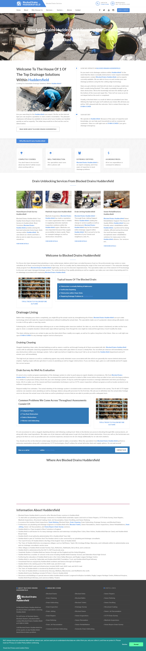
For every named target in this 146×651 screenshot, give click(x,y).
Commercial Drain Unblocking (56, 629)
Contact (78, 10)
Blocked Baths (80, 598)
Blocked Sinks (80, 594)
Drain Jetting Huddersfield (85, 212)
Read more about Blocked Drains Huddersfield (38, 129)
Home (18, 10)
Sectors (59, 10)
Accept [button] (136, 644)
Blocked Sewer (80, 611)
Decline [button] (124, 644)
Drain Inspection (52, 607)
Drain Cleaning (75, 522)
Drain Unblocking (52, 602)
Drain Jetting (50, 611)
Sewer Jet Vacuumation (112, 611)
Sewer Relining (109, 598)
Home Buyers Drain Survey (54, 527)
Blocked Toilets (75, 524)
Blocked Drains (51, 594)
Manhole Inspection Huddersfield (58, 212)
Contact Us (121, 450)
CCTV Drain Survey (111, 616)
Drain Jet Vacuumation (54, 624)
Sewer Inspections (81, 616)
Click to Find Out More (71, 42)
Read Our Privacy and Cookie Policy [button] (16, 648)
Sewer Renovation (81, 620)
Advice (69, 10)
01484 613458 (105, 4)
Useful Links (110, 588)
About (26, 10)
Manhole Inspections (111, 620)
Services (49, 10)
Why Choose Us (37, 10)
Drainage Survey (81, 607)
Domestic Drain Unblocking (84, 629)
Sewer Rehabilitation (82, 624)
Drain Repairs (51, 616)
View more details (22, 243)
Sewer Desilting (109, 602)
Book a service (123, 10)
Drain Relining (53, 522)
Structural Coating (110, 607)
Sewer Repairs (109, 594)
